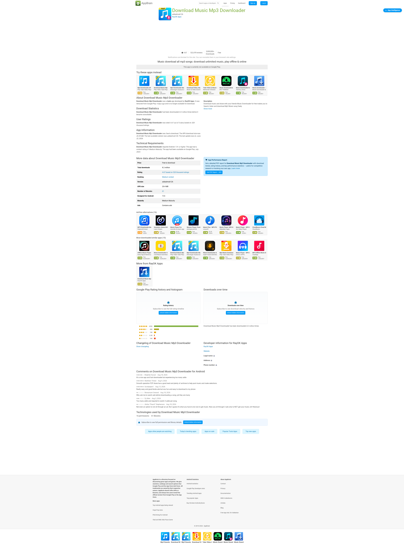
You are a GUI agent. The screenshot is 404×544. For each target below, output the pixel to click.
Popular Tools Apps (230, 431)
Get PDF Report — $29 (214, 172)
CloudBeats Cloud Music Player (259, 227)
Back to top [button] (399, 525)
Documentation (226, 493)
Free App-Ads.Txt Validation (230, 512)
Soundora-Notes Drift (161, 227)
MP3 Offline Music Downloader (259, 253)
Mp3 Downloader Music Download (177, 88)
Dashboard (241, 3)
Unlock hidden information (168, 313)
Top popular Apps (192, 498)
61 (163, 191)
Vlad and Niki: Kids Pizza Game (163, 520)
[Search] (218, 3)
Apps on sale (209, 431)
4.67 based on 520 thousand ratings (175, 172)
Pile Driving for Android (160, 515)
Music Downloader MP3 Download (243, 88)
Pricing (232, 3)
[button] (236, 356)
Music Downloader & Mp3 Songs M (210, 253)
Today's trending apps (188, 431)
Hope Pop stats (158, 510)
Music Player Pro (176, 227)
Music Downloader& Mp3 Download (226, 88)
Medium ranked (168, 177)
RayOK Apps (156, 263)
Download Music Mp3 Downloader (161, 88)
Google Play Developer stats (196, 488)
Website (206, 351)
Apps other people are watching (159, 431)
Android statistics (192, 483)
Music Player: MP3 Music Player (226, 227)
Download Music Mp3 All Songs (144, 279)
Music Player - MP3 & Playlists (243, 253)
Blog (222, 508)
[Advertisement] (199, 35)
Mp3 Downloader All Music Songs (144, 88)
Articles (223, 503)
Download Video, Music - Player (193, 88)
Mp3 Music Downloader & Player (226, 253)
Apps (225, 3)
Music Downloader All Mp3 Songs (161, 253)
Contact (223, 483)
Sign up (252, 3)
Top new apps (251, 431)
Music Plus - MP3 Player (210, 227)
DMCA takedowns (226, 498)
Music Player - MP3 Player (243, 227)
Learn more (235, 168)
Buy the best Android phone (196, 503)
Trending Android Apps (194, 493)
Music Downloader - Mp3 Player (259, 88)
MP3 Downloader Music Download (144, 227)
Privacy (223, 488)
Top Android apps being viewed (163, 505)
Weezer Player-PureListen (193, 227)
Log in (264, 3)
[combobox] (207, 3)
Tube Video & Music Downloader (210, 88)
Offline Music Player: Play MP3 (144, 253)
